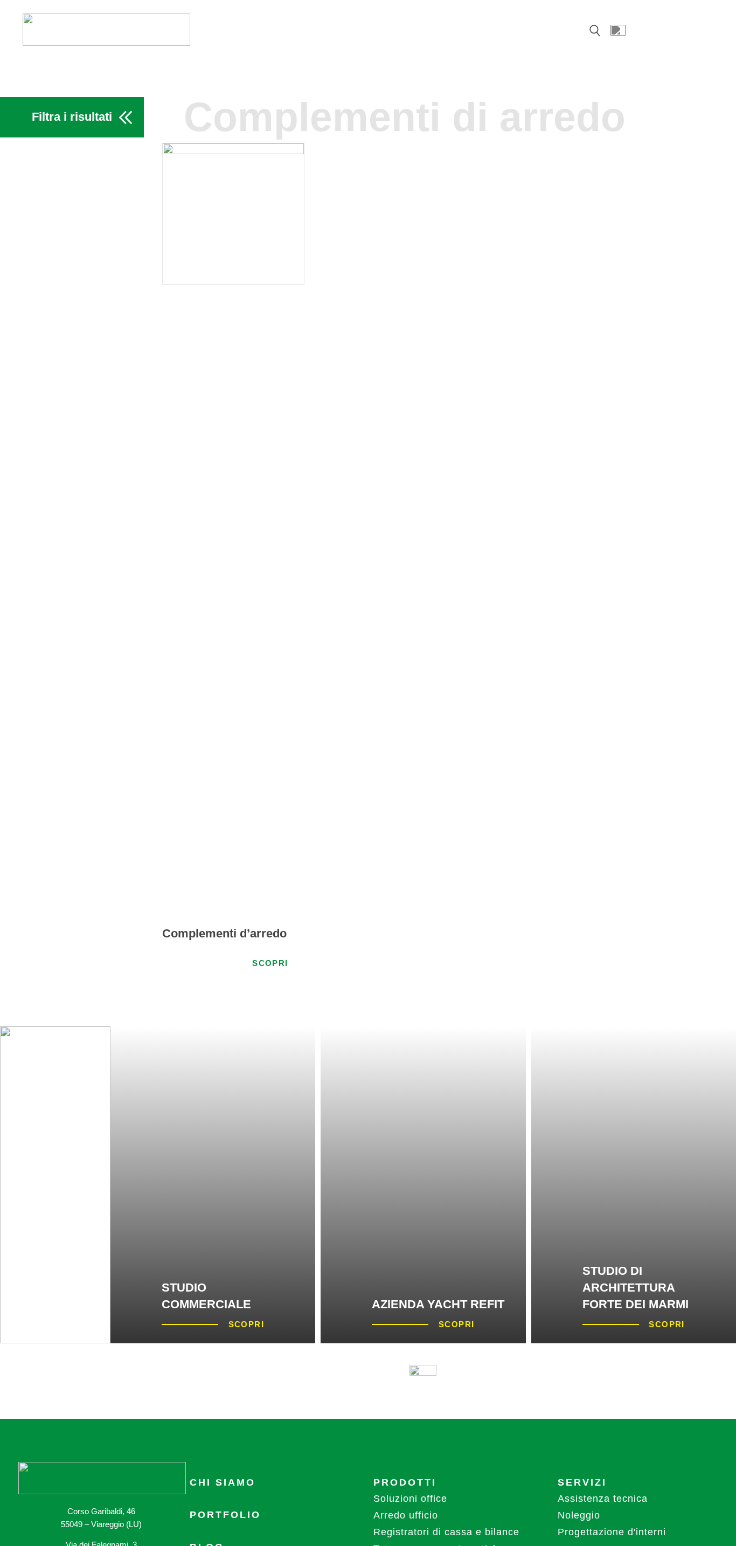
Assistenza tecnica (603, 1498)
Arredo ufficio (405, 1515)
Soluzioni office (410, 1498)
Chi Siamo (222, 1482)
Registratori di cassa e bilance (446, 1532)
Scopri (270, 963)
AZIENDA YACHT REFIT (438, 1304)
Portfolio (225, 1514)
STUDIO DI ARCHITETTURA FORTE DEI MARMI (635, 1287)
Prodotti (404, 1482)
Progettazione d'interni (612, 1532)
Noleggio (579, 1515)
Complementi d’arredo (224, 933)
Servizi (582, 1482)
